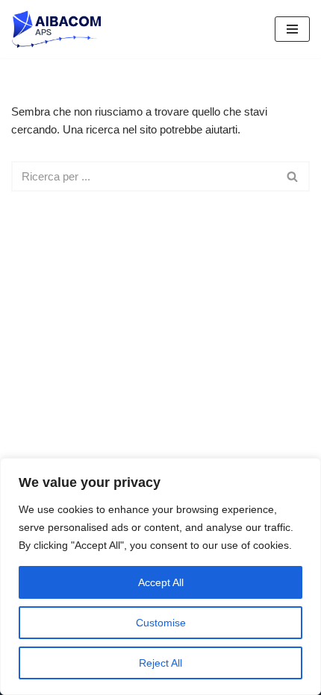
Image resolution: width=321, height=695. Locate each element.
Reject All (160, 663)
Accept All (161, 582)
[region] (160, 576)
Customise (161, 623)
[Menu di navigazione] (292, 29)
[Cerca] (293, 176)
